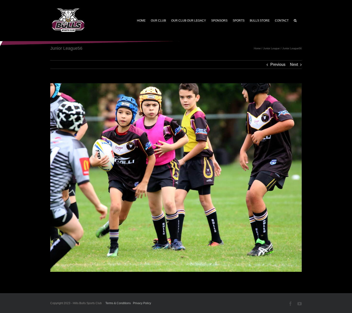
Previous (277, 64)
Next (294, 64)
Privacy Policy (142, 303)
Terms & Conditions (118, 303)
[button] (295, 20)
